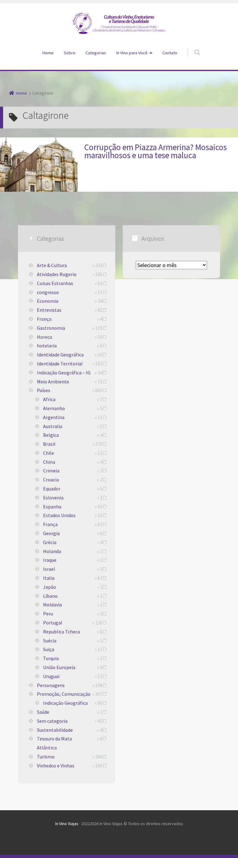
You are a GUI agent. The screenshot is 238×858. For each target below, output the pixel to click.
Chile (48, 453)
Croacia (51, 479)
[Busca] (191, 45)
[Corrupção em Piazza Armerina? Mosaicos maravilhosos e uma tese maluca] (38, 164)
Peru (48, 613)
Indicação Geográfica (65, 703)
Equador (51, 488)
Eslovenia (53, 497)
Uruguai (51, 676)
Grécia (49, 542)
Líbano (50, 596)
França (44, 319)
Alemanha (54, 408)
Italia (49, 578)
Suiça (48, 649)
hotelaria (47, 345)
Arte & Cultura (52, 265)
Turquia (51, 658)
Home (48, 53)
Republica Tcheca (61, 631)
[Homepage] (119, 23)
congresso (48, 292)
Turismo (46, 756)
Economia (47, 301)
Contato (169, 53)
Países (43, 390)
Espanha (52, 506)
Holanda (52, 551)
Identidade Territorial (60, 363)
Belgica (51, 435)
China (49, 462)
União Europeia (59, 667)
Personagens (51, 685)
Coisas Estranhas (55, 283)
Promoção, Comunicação (63, 694)
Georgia (51, 533)
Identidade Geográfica (60, 354)
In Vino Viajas (66, 823)
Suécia (49, 640)
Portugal (52, 622)
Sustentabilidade (55, 730)
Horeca (44, 337)
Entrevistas (49, 310)
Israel (49, 569)
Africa (49, 399)
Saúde (43, 712)
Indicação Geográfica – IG (63, 372)
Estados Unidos (59, 515)
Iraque (49, 560)
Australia (52, 426)
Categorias (96, 53)
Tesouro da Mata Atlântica (54, 743)
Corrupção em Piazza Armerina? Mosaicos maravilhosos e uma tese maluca (155, 151)
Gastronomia (51, 328)
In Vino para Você (132, 53)
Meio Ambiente (53, 381)
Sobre (69, 53)
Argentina (53, 417)
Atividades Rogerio (57, 274)
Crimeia (51, 470)
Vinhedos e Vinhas (55, 765)
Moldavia (52, 604)
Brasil (49, 444)
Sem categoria (52, 721)
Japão (49, 587)
